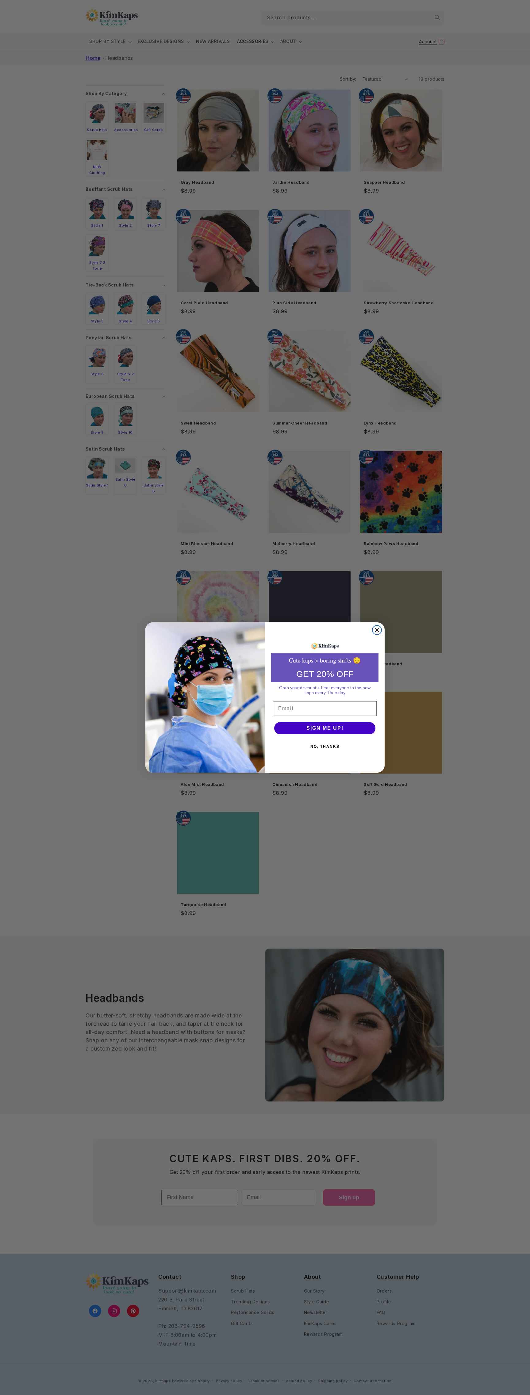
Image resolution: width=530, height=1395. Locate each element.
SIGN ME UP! (325, 728)
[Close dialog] (377, 630)
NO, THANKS (325, 746)
